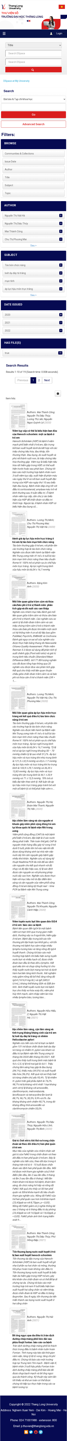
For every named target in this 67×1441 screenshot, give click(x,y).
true (7, 353)
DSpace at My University (16, 81)
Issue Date (10, 161)
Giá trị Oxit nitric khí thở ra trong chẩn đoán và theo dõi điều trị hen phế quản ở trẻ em (33, 1144)
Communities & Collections (19, 153)
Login (59, 33)
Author (8, 169)
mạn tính (9, 281)
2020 (7, 314)
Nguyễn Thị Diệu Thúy (16, 223)
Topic (8, 193)
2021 (7, 322)
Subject (9, 185)
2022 (7, 330)
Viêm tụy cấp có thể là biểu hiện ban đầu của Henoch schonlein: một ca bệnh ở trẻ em (34, 434)
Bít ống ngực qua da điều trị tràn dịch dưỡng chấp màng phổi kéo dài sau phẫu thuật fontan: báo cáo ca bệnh (33, 1339)
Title (7, 177)
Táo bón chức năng (15, 265)
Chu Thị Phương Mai (16, 239)
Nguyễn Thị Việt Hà (15, 215)
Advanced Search (33, 124)
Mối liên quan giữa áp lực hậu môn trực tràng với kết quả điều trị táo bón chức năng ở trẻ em (34, 716)
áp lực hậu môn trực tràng (19, 289)
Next (47, 380)
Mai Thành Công (14, 231)
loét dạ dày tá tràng (15, 273)
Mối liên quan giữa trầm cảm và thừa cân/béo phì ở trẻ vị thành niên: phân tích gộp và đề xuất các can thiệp (32, 605)
